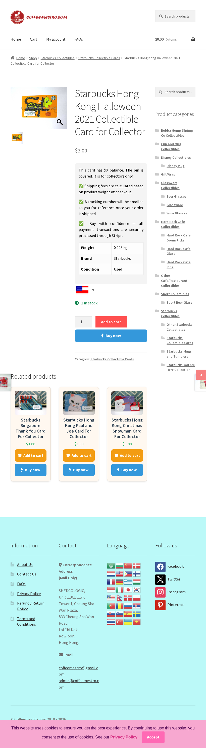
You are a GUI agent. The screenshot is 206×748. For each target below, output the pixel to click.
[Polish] (137, 597)
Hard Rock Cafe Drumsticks (178, 237)
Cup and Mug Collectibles (171, 146)
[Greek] (128, 581)
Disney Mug (175, 165)
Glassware (175, 205)
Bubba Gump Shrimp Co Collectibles (177, 133)
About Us (25, 564)
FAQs (78, 39)
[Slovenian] (120, 613)
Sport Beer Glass (179, 302)
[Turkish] (120, 621)
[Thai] (111, 621)
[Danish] (137, 565)
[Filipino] (128, 573)
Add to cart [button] (33, 455)
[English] (120, 573)
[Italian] (120, 589)
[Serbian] (137, 605)
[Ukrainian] (128, 621)
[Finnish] (137, 573)
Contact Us (26, 573)
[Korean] (137, 589)
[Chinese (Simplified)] (128, 565)
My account (56, 39)
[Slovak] (111, 613)
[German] (120, 581)
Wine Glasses (177, 213)
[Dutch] (111, 573)
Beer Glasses (176, 196)
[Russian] (128, 605)
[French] (111, 581)
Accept (153, 736)
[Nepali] (120, 597)
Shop (33, 58)
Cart (33, 39)
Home (16, 39)
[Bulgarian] (120, 565)
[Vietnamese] (137, 621)
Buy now (113, 335)
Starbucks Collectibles (58, 58)
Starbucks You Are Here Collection (181, 367)
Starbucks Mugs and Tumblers (179, 354)
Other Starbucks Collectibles (179, 327)
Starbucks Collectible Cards (99, 58)
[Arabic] (111, 565)
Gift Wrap (168, 174)
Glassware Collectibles (170, 185)
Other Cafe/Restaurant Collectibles (174, 280)
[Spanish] (128, 613)
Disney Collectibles (176, 157)
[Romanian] (120, 605)
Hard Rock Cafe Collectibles (173, 224)
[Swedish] (137, 613)
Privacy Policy (29, 593)
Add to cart (111, 321)
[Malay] (111, 597)
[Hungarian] (137, 581)
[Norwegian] (128, 597)
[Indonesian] (111, 589)
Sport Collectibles (175, 294)
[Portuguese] (111, 605)
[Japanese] (128, 589)
